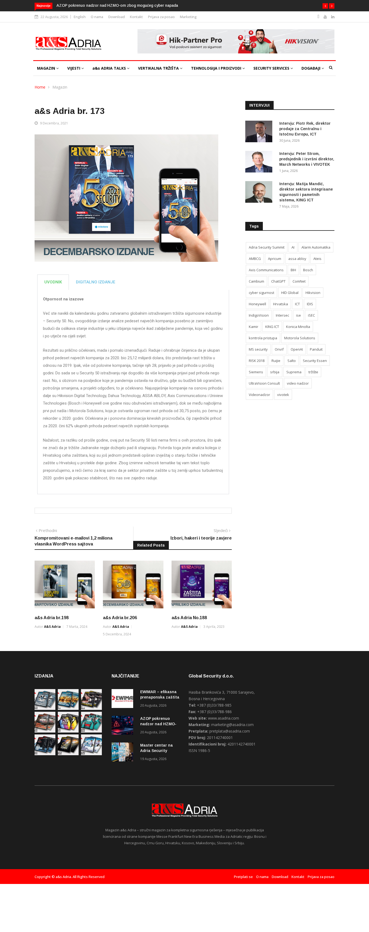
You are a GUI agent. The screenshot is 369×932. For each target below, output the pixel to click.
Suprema (293, 372)
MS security (258, 349)
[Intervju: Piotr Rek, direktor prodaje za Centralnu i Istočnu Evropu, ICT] (260, 132)
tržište (313, 372)
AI (292, 247)
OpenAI (297, 349)
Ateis (317, 258)
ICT (297, 303)
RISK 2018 (256, 360)
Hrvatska (280, 303)
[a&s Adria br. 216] (91, 753)
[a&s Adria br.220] (68, 731)
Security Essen (315, 360)
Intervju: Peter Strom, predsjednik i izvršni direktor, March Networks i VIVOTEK (306, 159)
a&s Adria (52, 626)
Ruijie (275, 360)
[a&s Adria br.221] (45, 731)
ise (298, 315)
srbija (274, 372)
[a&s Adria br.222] (91, 708)
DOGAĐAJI (311, 68)
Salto (291, 360)
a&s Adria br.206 (120, 617)
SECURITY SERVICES (271, 68)
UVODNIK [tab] (53, 282)
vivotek (283, 394)
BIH (293, 269)
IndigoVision (259, 315)
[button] (325, 6)
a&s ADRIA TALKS (109, 68)
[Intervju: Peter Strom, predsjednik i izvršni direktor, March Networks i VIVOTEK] (260, 162)
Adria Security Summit (266, 247)
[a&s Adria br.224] (45, 708)
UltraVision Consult (264, 383)
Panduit (316, 349)
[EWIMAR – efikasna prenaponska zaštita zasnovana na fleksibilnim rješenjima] (124, 699)
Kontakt (136, 16)
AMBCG (255, 258)
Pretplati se (243, 876)
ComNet (299, 281)
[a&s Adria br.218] (45, 753)
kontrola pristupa (263, 337)
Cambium (256, 281)
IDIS (310, 303)
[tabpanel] (133, 392)
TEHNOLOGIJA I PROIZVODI (216, 68)
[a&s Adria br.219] (91, 731)
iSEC (311, 315)
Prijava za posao (161, 16)
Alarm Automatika (315, 247)
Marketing (188, 16)
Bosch (308, 269)
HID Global (289, 292)
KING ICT (272, 326)
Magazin (59, 87)
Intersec (282, 315)
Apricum (274, 258)
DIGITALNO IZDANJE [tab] (95, 282)
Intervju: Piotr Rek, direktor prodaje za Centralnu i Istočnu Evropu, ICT (305, 128)
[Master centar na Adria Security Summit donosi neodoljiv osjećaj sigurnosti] (124, 753)
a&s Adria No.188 (189, 617)
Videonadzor (259, 394)
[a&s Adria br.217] (68, 753)
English (80, 16)
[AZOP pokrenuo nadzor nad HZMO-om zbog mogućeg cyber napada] (124, 726)
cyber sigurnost (261, 292)
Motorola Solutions (299, 337)
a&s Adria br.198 (52, 617)
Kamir (253, 326)
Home (40, 87)
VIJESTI (74, 68)
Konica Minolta (298, 326)
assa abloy (297, 258)
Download (116, 16)
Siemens (256, 372)
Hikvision (313, 292)
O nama (97, 16)
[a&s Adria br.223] (68, 708)
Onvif (279, 349)
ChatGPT (278, 281)
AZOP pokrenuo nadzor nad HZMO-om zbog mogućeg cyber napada (117, 5)
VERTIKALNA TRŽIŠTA (159, 68)
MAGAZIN (46, 68)
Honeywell (257, 303)
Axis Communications (266, 269)
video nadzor (298, 383)
